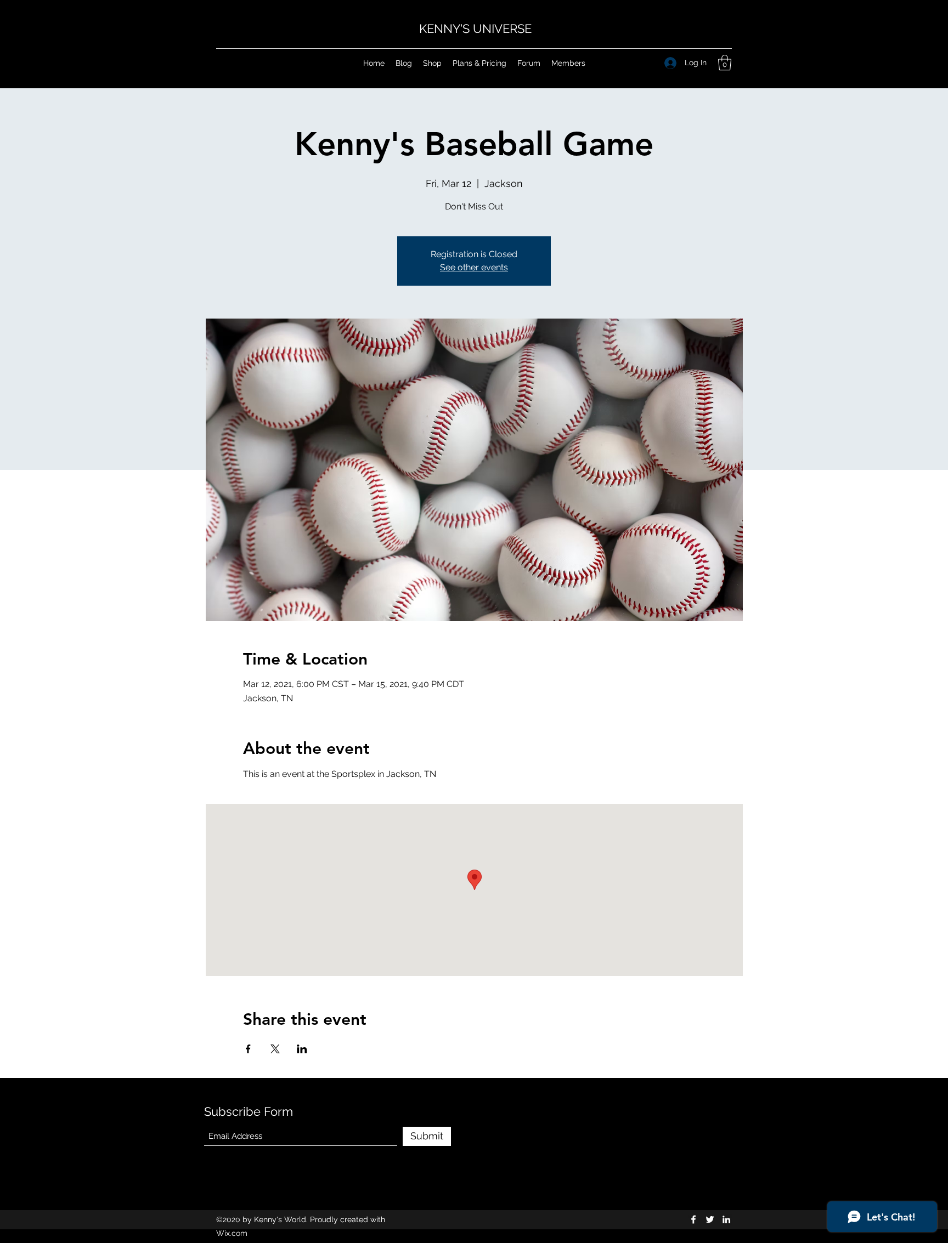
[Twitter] (709, 1219)
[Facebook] (693, 1219)
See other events (474, 267)
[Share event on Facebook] (248, 1049)
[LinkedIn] (726, 1219)
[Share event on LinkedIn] (302, 1049)
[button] (724, 63)
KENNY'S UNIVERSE (475, 28)
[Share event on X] (275, 1049)
